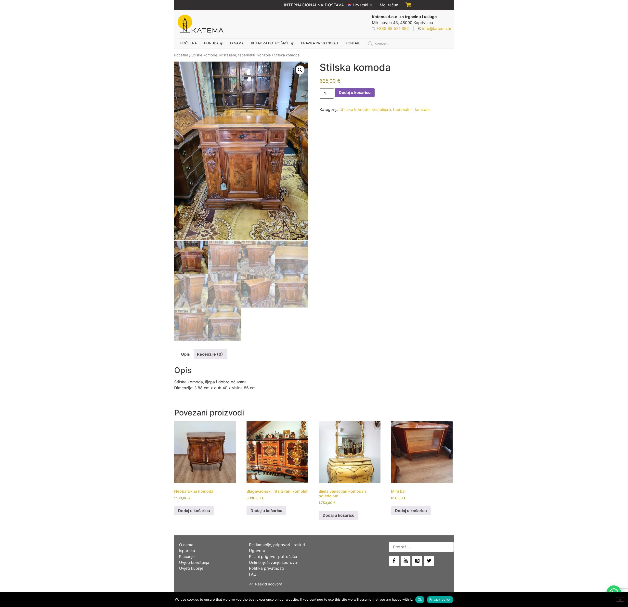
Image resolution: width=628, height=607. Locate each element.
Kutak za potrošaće (270, 43)
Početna (188, 43)
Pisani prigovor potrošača (273, 556)
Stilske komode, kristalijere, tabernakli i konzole (231, 55)
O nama (237, 43)
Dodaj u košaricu (355, 92)
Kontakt (353, 43)
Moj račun (389, 4)
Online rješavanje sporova (273, 562)
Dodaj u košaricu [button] (194, 510)
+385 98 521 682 (392, 28)
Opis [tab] (185, 354)
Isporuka (187, 550)
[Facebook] (394, 561)
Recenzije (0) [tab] (210, 354)
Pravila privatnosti (319, 43)
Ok (420, 599)
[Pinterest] (417, 561)
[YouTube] (405, 561)
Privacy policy (440, 599)
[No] (620, 599)
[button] (300, 69)
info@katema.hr (436, 28)
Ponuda (211, 43)
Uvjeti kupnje (191, 568)
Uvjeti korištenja (194, 562)
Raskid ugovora (265, 584)
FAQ (252, 574)
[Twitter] (429, 561)
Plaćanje (187, 556)
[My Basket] (408, 5)
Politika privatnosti (266, 568)
